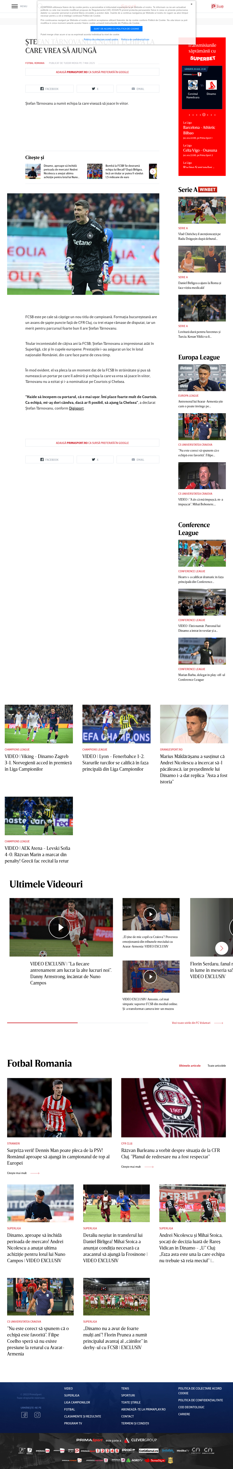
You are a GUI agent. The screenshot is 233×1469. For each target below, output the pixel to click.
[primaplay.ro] (74, 1450)
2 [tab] (192, 114)
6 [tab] (207, 114)
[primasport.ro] (100, 1451)
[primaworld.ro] (118, 1460)
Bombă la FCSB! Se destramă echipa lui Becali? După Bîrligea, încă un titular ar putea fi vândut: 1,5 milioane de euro (125, 171)
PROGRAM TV (73, 1423)
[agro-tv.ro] (134, 1460)
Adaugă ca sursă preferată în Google (92, 72)
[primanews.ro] (59, 1450)
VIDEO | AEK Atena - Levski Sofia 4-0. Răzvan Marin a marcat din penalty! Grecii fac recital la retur (37, 854)
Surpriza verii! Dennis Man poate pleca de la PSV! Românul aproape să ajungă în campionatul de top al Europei (58, 1156)
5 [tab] (203, 114)
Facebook (24, 1415)
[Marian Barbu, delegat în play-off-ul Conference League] (202, 651)
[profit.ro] (128, 1451)
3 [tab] (196, 114)
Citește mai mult (17, 1173)
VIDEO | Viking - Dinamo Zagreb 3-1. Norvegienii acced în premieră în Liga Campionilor (38, 762)
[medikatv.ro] (183, 1451)
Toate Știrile (131, 1402)
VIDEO (68, 1388)
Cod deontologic (191, 1407)
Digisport (76, 408)
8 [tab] (214, 114)
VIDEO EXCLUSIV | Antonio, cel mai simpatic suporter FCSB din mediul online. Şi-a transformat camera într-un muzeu (150, 1003)
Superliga (14, 1228)
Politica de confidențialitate (200, 1400)
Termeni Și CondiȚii (135, 1423)
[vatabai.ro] (170, 1460)
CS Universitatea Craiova (195, 444)
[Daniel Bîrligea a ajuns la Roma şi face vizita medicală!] (202, 259)
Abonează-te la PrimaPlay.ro (143, 1409)
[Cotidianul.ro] (149, 1451)
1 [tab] (189, 114)
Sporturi (128, 1395)
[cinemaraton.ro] (196, 1451)
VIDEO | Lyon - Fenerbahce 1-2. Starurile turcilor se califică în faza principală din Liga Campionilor (115, 762)
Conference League (191, 571)
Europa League (188, 395)
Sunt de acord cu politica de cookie (116, 28)
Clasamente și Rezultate (82, 1416)
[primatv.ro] (22, 1450)
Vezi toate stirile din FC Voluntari (191, 1022)
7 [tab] (211, 114)
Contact (127, 1416)
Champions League (17, 749)
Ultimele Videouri (46, 883)
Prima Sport (89, 1440)
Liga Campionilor (77, 1402)
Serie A (183, 228)
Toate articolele (217, 1065)
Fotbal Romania (34, 63)
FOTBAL (69, 1409)
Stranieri (13, 1143)
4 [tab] (200, 114)
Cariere (184, 1414)
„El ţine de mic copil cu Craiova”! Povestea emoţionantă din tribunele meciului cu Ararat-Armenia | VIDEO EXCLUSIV (150, 941)
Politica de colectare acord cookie (101, 39)
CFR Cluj (126, 1143)
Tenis (125, 1388)
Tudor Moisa (71, 63)
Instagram (37, 1415)
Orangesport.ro (171, 749)
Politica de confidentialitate (135, 39)
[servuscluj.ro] (154, 1460)
